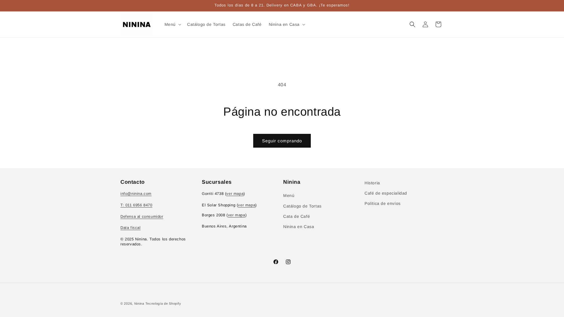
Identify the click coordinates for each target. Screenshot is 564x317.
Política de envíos (383, 203)
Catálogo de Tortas (302, 206)
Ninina (139, 303)
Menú (288, 195)
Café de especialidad (386, 193)
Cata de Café (296, 216)
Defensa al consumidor (141, 216)
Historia (372, 183)
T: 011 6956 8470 (136, 205)
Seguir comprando (282, 140)
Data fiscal (130, 227)
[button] (172, 24)
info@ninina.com (136, 193)
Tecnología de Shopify (163, 303)
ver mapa (235, 193)
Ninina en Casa (298, 226)
